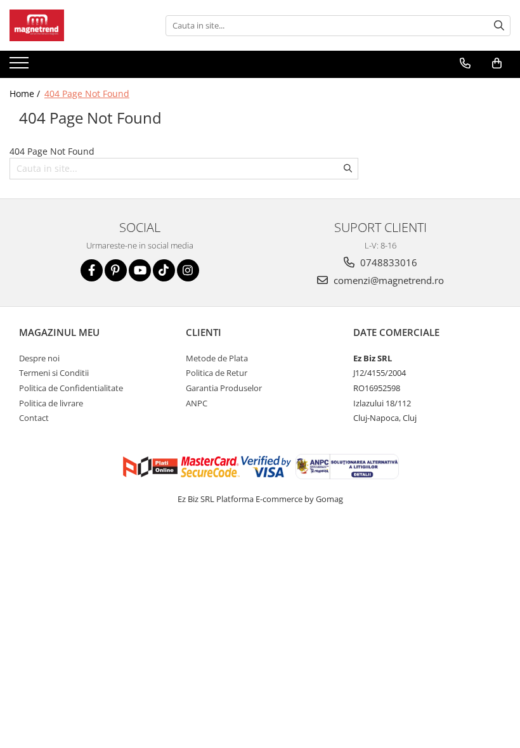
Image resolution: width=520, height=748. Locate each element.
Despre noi (39, 358)
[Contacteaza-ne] (465, 63)
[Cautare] (499, 25)
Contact (34, 417)
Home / (26, 93)
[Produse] (21, 66)
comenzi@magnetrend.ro (387, 280)
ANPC (196, 403)
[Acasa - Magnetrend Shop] (73, 25)
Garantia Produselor (224, 388)
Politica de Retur (216, 372)
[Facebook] (92, 270)
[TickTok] (164, 270)
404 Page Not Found (86, 93)
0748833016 (387, 262)
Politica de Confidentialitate (71, 388)
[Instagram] (188, 270)
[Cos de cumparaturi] (496, 63)
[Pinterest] (116, 270)
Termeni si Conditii (54, 372)
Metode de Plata (217, 358)
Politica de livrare (51, 403)
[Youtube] (140, 270)
